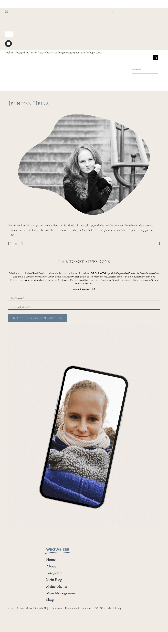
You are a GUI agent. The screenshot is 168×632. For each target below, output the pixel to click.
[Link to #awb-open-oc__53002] (8, 43)
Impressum (57, 608)
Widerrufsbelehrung (110, 608)
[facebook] (10, 243)
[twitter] (22, 243)
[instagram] (16, 243)
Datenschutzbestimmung (78, 608)
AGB (95, 608)
